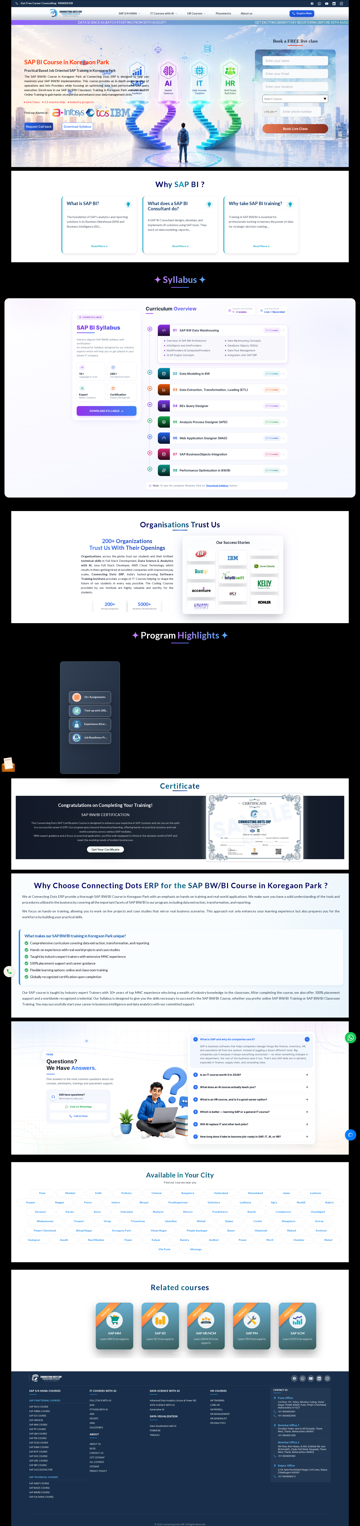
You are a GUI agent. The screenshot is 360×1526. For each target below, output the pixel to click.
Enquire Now (304, 13)
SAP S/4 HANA (128, 13)
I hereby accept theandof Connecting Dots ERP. (221, 796)
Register (222, 808)
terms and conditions (220, 794)
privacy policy (242, 794)
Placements (223, 13)
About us (246, 13)
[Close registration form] (259, 724)
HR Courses (194, 13)
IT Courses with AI (162, 13)
